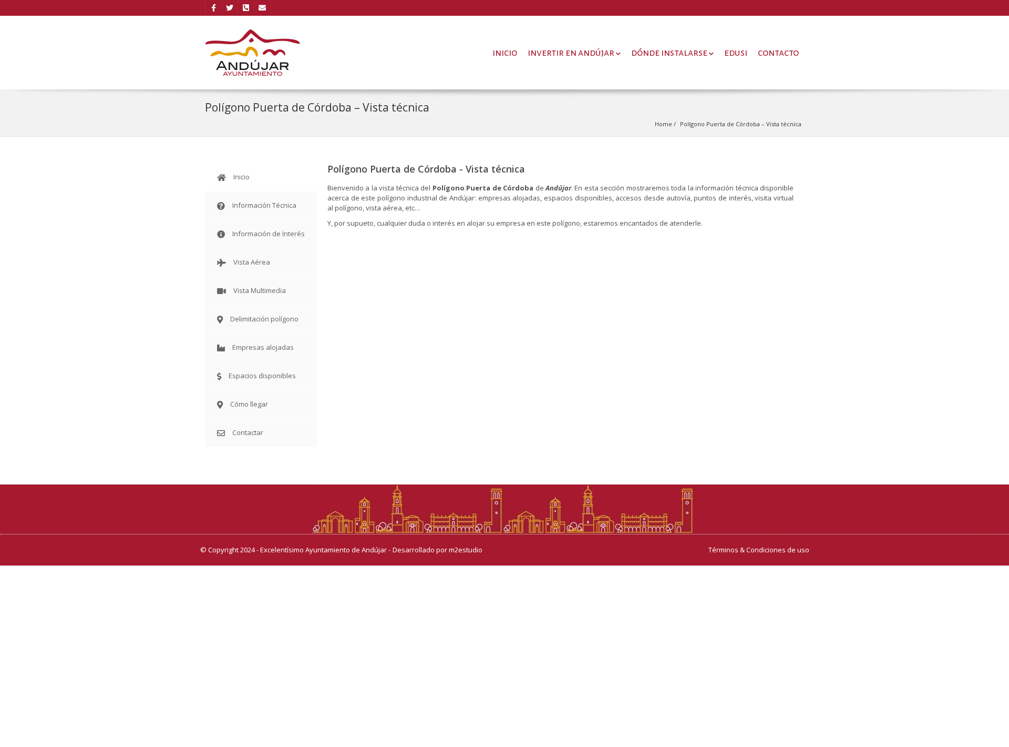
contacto (778, 52)
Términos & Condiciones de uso (758, 549)
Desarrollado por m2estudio (437, 549)
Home (663, 124)
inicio (504, 52)
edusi (735, 52)
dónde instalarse (669, 52)
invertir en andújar (571, 52)
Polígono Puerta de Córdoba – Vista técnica (740, 124)
